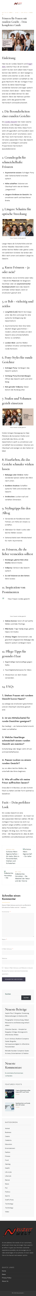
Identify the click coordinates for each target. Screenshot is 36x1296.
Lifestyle (8, 1176)
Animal (7, 1128)
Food (7, 1160)
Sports (7, 1196)
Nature (7, 1180)
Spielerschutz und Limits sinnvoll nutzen (23, 1104)
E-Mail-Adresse (7, 949)
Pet (6, 1188)
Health (7, 1168)
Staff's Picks (9, 1200)
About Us (5, 1281)
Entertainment (10, 1148)
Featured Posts (13, 1084)
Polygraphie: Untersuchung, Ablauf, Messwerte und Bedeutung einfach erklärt (17, 1022)
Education (8, 1144)
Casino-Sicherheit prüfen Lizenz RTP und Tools (23, 1091)
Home (4, 1271)
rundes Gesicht (10, 122)
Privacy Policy (6, 1278)
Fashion (7, 1152)
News (7, 1184)
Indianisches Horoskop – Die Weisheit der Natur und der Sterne (22, 876)
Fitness (7, 1156)
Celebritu (8, 1140)
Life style (24, 12)
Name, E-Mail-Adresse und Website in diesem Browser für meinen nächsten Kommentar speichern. (17, 971)
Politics (7, 1192)
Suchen (8, 994)
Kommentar (6, 912)
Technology (9, 1204)
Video (7, 1212)
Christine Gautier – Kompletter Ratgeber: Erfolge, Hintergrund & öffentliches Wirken (16, 1032)
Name (4, 939)
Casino (17, 1094)
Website (4, 958)
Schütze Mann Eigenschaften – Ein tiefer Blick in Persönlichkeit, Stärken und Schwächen (12, 856)
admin (10, 12)
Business (8, 1132)
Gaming (7, 1164)
